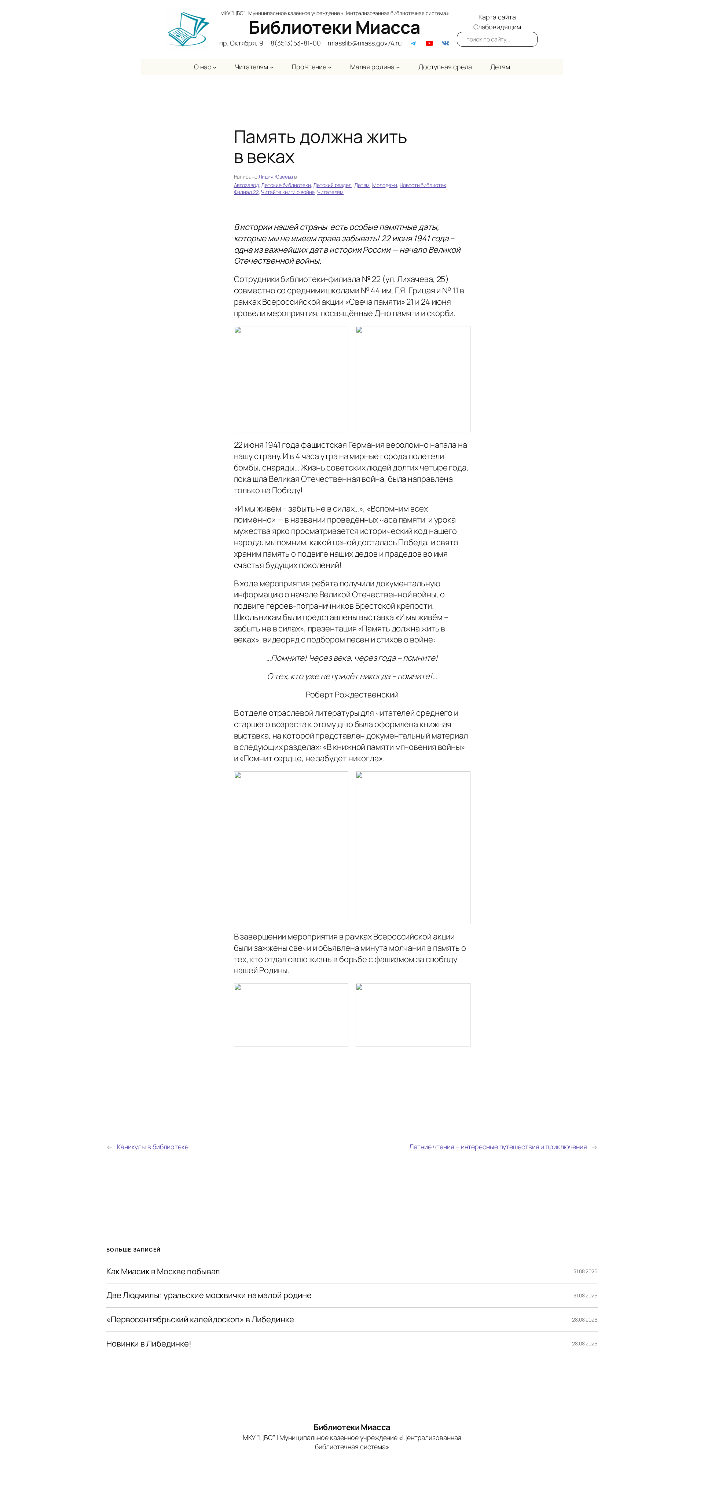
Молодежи (384, 185)
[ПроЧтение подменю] (330, 67)
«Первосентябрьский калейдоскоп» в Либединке (200, 1319)
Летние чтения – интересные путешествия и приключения (498, 1146)
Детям (362, 185)
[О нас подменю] (215, 67)
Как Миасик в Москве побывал (163, 1271)
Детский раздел (332, 185)
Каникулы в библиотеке (152, 1146)
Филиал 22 (246, 191)
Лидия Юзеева (275, 176)
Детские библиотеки (286, 185)
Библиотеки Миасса (335, 27)
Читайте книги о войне (288, 191)
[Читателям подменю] (272, 67)
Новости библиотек (423, 185)
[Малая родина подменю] (398, 67)
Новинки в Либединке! (148, 1343)
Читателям (330, 191)
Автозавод (246, 185)
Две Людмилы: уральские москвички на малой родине (209, 1295)
